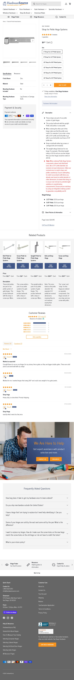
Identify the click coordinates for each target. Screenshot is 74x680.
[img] (7, 354)
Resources (55, 459)
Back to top (37, 573)
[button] (70, 4)
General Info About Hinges (11, 631)
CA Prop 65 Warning (48, 225)
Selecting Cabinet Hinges (10, 642)
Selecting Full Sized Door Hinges (12, 646)
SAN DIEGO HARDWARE (47, 644)
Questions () (18, 343)
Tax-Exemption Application (46, 605)
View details (9, 266)
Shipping (41, 597)
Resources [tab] (17, 73)
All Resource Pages (9, 653)
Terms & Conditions (44, 609)
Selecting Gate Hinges (9, 650)
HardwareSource (10, 673)
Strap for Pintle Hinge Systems (14, 21)
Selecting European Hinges (11, 638)
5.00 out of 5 (42, 316)
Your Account (42, 594)
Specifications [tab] (7, 73)
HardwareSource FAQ (9, 627)
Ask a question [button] (37, 337)
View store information (50, 96)
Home (4, 21)
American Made (39, 13)
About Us (41, 586)
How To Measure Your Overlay (12, 635)
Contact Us (42, 459)
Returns (40, 601)
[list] (19, 40)
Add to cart (62, 85)
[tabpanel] (19, 88)
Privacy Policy (42, 612)
